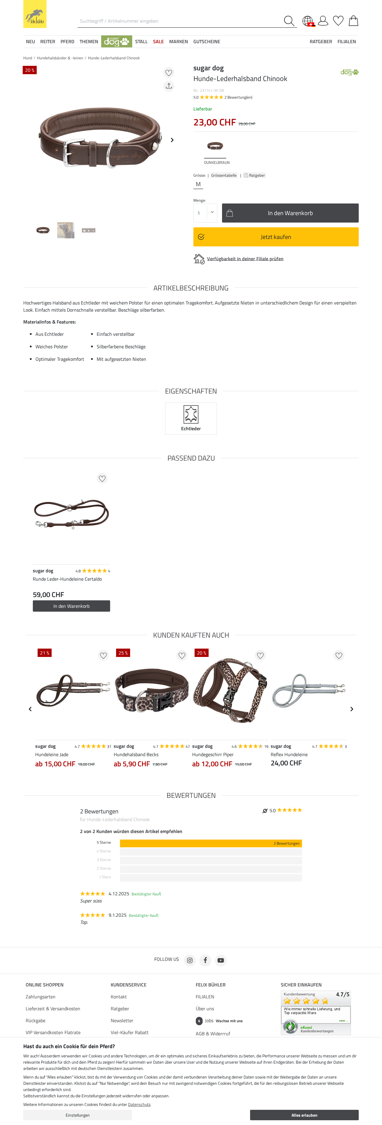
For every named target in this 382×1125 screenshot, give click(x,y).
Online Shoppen (45, 984)
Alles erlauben (305, 1115)
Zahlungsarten (41, 996)
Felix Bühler (211, 984)
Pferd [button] (67, 41)
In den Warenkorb (71, 606)
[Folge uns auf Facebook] (205, 960)
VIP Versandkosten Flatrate (53, 1032)
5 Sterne (104, 842)
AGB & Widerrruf (213, 1033)
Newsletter (122, 1020)
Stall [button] (141, 41)
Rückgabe (35, 1020)
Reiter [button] (47, 41)
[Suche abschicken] (290, 21)
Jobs (220, 1020)
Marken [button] (178, 41)
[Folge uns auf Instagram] (190, 960)
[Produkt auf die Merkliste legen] (168, 72)
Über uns (205, 1008)
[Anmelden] (323, 19)
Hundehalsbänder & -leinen (60, 58)
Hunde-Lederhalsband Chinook (114, 58)
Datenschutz (139, 1104)
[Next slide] (172, 140)
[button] (116, 41)
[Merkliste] (338, 19)
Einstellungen (78, 1115)
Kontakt (119, 996)
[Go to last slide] (30, 709)
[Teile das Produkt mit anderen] (168, 86)
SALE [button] (158, 41)
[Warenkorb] (353, 19)
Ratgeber (257, 175)
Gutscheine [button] (206, 41)
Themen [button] (89, 41)
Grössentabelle (224, 175)
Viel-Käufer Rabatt (130, 1032)
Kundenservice (129, 984)
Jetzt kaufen (276, 236)
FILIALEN (205, 996)
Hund (27, 58)
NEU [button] (30, 41)
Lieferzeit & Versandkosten (53, 1008)
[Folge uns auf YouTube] (221, 960)
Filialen (347, 41)
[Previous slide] (28, 140)
